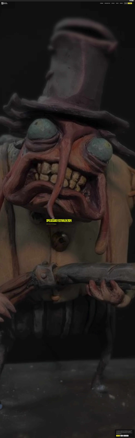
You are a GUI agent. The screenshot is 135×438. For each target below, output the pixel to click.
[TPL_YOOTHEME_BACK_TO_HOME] (4, 3)
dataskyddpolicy (118, 433)
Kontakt (121, 3)
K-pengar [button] (101, 3)
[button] (133, 3)
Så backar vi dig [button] (107, 3)
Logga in (126, 3)
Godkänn (118, 435)
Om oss (117, 3)
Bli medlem (130, 3)
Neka (121, 435)
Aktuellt (113, 3)
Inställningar (126, 435)
